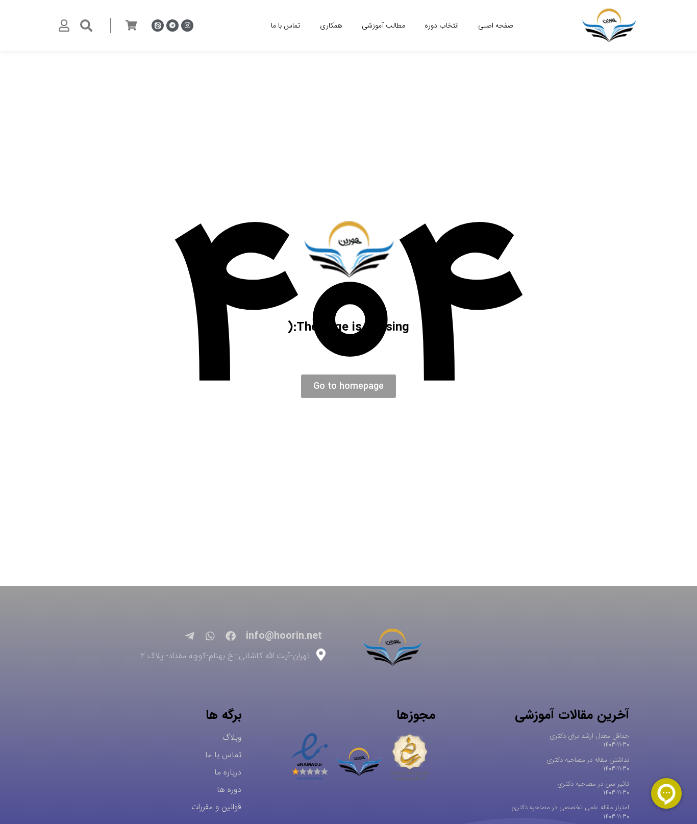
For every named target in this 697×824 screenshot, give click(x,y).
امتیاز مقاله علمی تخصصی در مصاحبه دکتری (570, 807)
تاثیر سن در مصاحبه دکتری (593, 784)
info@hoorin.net (284, 636)
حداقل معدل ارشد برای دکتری (589, 736)
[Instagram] (187, 25)
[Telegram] (172, 25)
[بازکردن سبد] (131, 25)
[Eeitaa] (158, 25)
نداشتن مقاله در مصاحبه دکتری (587, 760)
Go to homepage (348, 386)
